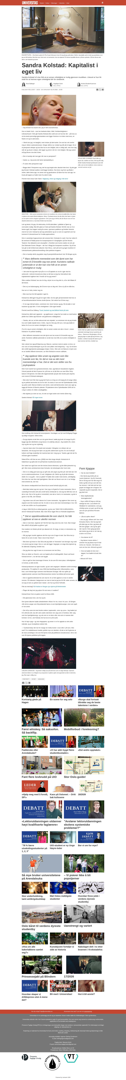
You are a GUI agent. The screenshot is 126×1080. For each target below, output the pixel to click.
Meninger (54, 3)
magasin (41, 679)
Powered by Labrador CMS (63, 1077)
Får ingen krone (37, 397)
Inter (67, 3)
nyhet (34, 679)
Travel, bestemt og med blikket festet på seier (54, 310)
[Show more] (91, 563)
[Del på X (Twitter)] (100, 89)
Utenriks (62, 3)
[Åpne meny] (102, 2)
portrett (26, 679)
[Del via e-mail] (102, 89)
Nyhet (42, 3)
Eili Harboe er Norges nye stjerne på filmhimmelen (50, 586)
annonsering (88, 1011)
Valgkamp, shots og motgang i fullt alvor (55, 179)
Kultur (47, 3)
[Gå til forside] (30, 2)
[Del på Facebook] (97, 89)
